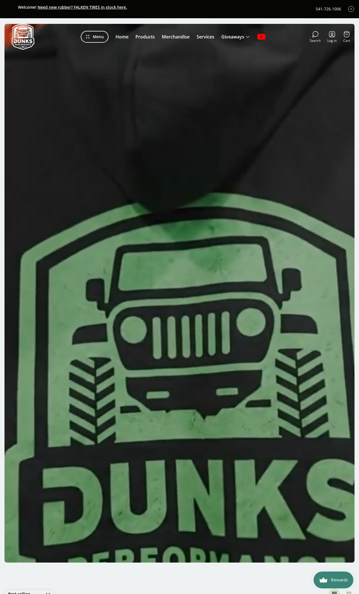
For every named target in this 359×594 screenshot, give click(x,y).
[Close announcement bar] (351, 9)
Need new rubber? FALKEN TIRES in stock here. (82, 7)
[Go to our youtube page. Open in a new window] (261, 36)
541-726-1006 (328, 9)
